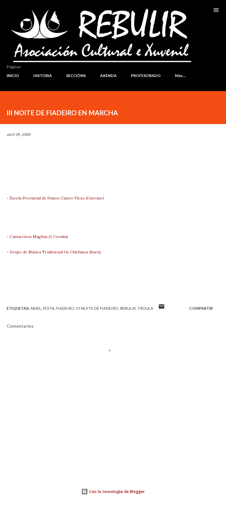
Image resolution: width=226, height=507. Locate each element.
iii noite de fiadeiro (97, 308)
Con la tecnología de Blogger (116, 491)
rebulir (128, 308)
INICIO (13, 75)
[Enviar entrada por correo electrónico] (161, 308)
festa (49, 308)
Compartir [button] (201, 308)
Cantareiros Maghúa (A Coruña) (39, 236)
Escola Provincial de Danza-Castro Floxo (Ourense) (57, 198)
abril (35, 308)
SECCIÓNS (76, 75)
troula (145, 308)
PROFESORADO (146, 75)
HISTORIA (42, 75)
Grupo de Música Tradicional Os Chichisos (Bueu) (55, 252)
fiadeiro (65, 308)
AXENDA (108, 75)
